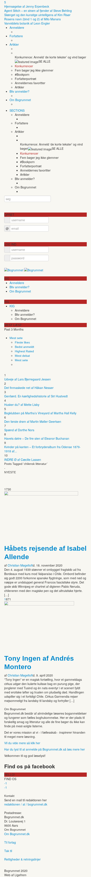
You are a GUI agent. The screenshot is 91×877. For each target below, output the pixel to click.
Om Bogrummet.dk (17, 834)
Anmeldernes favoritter (30, 83)
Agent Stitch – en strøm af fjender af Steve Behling (38, 10)
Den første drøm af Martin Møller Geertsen (32, 421)
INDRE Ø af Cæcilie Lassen (22, 459)
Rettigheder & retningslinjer (22, 859)
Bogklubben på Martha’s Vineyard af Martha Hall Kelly (40, 413)
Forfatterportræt (25, 79)
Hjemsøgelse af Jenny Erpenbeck (26, 6)
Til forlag (10, 842)
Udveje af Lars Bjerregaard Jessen (27, 379)
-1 (5, 783)
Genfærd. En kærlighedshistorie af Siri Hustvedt (36, 396)
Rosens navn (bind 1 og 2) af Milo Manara (32, 19)
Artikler (14, 44)
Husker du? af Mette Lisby (21, 404)
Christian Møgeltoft (20, 565)
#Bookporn (22, 74)
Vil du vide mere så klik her (22, 743)
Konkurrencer (24, 66)
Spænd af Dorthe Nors (19, 430)
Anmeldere (17, 27)
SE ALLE (44, 61)
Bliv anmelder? (19, 91)
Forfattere (16, 36)
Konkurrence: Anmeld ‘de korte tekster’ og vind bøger (51, 146)
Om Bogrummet (20, 100)
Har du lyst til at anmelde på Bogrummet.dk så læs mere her (44, 749)
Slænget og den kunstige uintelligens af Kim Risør (37, 15)
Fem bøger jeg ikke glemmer (34, 70)
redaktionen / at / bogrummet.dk (25, 804)
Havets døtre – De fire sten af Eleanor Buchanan (36, 438)
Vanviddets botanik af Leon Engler (27, 23)
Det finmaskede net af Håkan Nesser (29, 388)
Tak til (8, 851)
